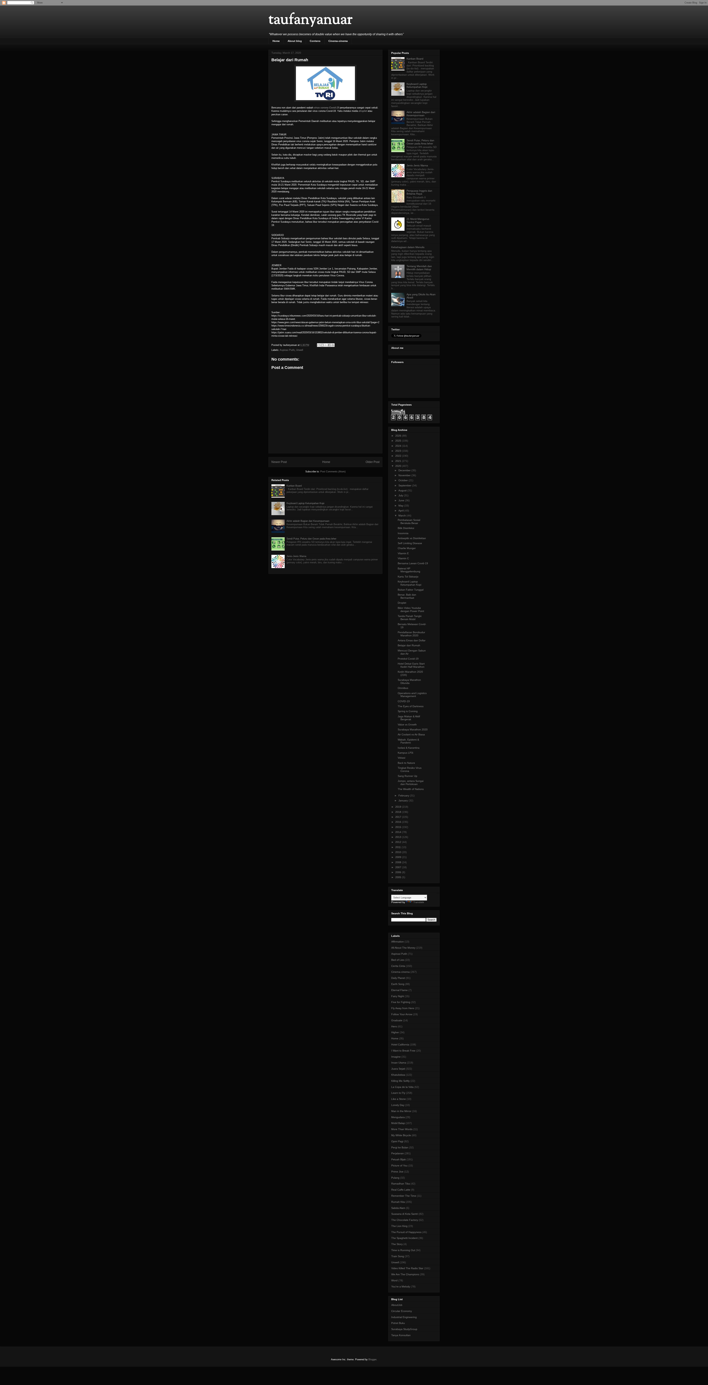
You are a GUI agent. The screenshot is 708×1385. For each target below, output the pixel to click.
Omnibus (403, 688)
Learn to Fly (398, 1092)
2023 (398, 450)
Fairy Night (397, 996)
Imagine (396, 1056)
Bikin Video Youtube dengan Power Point (411, 609)
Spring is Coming (408, 711)
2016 (398, 821)
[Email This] (319, 345)
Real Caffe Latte (400, 1189)
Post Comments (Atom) (333, 471)
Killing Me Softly (400, 1080)
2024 (398, 445)
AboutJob (396, 1304)
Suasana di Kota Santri (404, 1213)
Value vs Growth (407, 724)
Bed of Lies (397, 959)
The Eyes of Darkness (411, 706)
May (401, 505)
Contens (315, 40)
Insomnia (403, 533)
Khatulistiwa (398, 1074)
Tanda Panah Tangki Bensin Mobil (409, 618)
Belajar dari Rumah (409, 645)
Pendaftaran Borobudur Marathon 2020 (411, 634)
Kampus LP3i (405, 752)
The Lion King (399, 1226)
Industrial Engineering (404, 1317)
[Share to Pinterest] (333, 345)
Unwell (299, 350)
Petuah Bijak (398, 1159)
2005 (398, 877)
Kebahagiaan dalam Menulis (407, 247)
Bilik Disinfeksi (406, 528)
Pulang (395, 1177)
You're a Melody (400, 1286)
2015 (398, 827)
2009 (398, 857)
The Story (397, 1244)
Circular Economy (401, 1311)
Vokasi (401, 757)
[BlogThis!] (322, 345)
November (404, 475)
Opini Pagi (397, 1141)
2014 (398, 832)
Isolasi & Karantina (408, 747)
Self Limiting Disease (410, 543)
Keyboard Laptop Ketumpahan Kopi (305, 503)
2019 (398, 806)
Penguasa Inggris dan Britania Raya (419, 192)
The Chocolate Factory (404, 1219)
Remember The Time (403, 1195)
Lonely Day (397, 1105)
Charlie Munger (407, 548)
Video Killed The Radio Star (407, 1268)
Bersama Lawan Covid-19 (413, 563)
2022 (398, 455)
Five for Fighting (400, 1002)
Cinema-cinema (338, 40)
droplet (363, 111)
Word (394, 1280)
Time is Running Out (403, 1250)
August (402, 490)
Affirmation (397, 941)
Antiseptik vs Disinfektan (412, 538)
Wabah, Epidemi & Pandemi (408, 741)
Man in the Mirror (401, 1111)
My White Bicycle (401, 1135)
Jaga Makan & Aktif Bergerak (409, 718)
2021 (398, 460)
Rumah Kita (398, 1201)
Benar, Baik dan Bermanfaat (407, 596)
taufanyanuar (310, 20)
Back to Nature (406, 762)
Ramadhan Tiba (400, 1183)
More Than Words (401, 1129)
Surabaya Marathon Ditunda (409, 681)
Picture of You (399, 1165)
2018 (398, 811)
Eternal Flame (399, 990)
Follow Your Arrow (401, 1014)
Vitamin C (403, 558)
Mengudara (398, 1117)
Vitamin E (403, 553)
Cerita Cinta (398, 965)
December (404, 470)
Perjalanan (397, 1153)
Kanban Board (294, 485)
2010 (398, 852)
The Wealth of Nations (411, 789)
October (403, 480)
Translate (418, 902)
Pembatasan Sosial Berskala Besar (409, 521)
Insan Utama (398, 1062)
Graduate (396, 1020)
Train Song (397, 1256)
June (401, 500)
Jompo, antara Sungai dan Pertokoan (411, 782)
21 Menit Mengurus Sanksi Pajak (418, 220)
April (401, 510)
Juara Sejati (398, 1068)
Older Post (372, 462)
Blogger (372, 1359)
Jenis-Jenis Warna (296, 556)
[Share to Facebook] (329, 345)
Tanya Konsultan (401, 1335)
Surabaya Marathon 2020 (413, 729)
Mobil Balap (398, 1123)
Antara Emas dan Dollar (412, 640)
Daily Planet (398, 977)
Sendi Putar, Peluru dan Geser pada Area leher (311, 538)
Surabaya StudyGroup (404, 1329)
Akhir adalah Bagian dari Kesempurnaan (308, 521)
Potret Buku (398, 1323)
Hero (394, 1026)
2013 (398, 837)
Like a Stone (398, 1098)
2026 (398, 435)
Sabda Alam (398, 1207)
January (403, 800)
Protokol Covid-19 (408, 658)
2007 (398, 867)
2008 (398, 862)
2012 (398, 842)
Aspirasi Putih (287, 350)
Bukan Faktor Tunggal (411, 589)
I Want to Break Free (403, 1050)
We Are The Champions (405, 1274)
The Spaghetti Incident (404, 1238)
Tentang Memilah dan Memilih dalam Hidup (419, 268)
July (401, 495)
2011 (398, 847)
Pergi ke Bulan (399, 1147)
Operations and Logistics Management (412, 695)
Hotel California (400, 1044)
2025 (398, 440)
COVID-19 (404, 701)
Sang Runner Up (407, 775)
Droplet (402, 602)
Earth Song (397, 984)
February (404, 795)
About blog (295, 40)
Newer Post (279, 462)
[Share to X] (326, 345)
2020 (398, 465)
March (402, 515)
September (405, 485)
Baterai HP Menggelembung (409, 570)
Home (276, 40)
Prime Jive (397, 1171)
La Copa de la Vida (402, 1086)
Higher (395, 1032)
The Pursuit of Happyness (406, 1232)
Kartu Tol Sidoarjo (408, 576)
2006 (398, 872)
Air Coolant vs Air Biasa (411, 734)
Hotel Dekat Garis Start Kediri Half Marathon (411, 665)
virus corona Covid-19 (326, 107)
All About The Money (403, 947)
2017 (398, 816)
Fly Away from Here (402, 1008)
